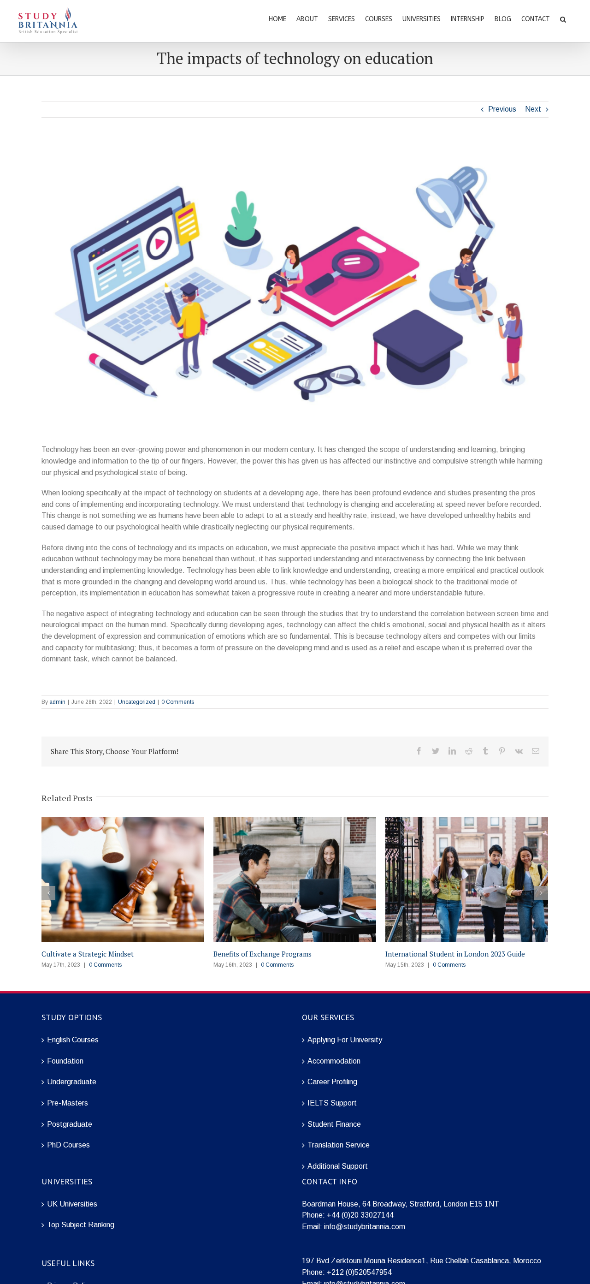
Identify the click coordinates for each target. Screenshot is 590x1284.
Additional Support (337, 1166)
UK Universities (72, 1204)
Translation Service (338, 1145)
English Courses (73, 1040)
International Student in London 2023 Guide (455, 953)
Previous (502, 109)
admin (57, 702)
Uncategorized (136, 702)
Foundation (65, 1061)
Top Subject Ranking (80, 1225)
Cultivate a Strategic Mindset (87, 953)
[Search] (563, 18)
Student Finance (334, 1124)
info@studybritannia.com (364, 1226)
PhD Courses (68, 1145)
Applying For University (344, 1040)
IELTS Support (332, 1103)
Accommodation (333, 1061)
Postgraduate (69, 1124)
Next (533, 109)
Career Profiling (332, 1082)
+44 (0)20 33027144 (360, 1215)
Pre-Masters (67, 1103)
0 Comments (177, 702)
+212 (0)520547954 (359, 1272)
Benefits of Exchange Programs (262, 953)
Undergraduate (71, 1082)
